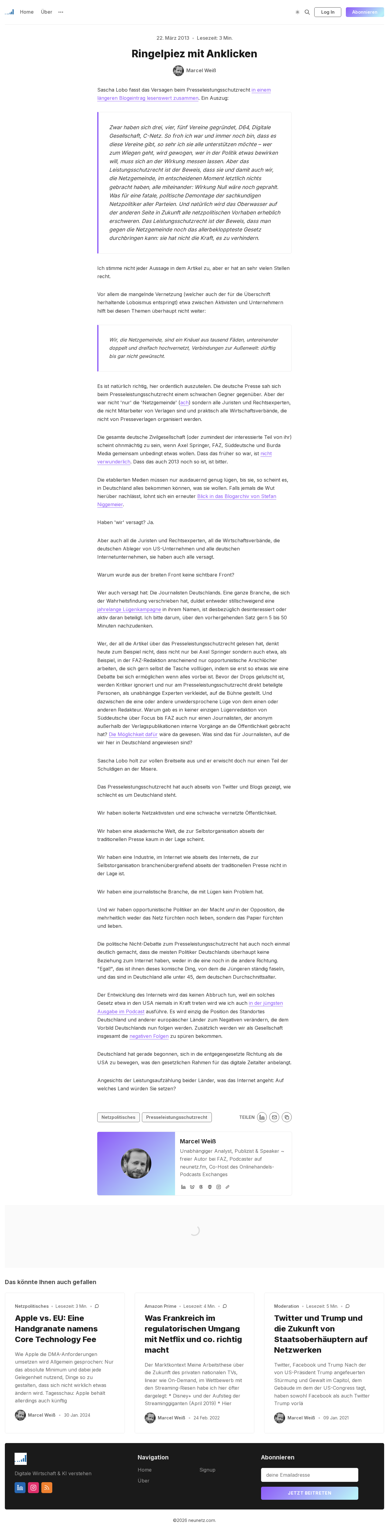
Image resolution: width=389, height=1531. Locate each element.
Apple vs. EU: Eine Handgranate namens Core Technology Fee (56, 1328)
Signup (207, 1470)
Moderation (286, 1306)
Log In (328, 12)
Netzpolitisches (118, 1117)
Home (27, 12)
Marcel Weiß (198, 1141)
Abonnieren (364, 12)
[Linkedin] (20, 1487)
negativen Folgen (149, 1036)
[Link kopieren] (287, 1117)
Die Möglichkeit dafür (133, 734)
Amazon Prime (161, 1306)
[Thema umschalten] (297, 12)
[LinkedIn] (183, 1186)
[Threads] (201, 1186)
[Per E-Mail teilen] (274, 1117)
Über (46, 12)
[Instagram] (218, 1186)
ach (184, 402)
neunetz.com (201, 1520)
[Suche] (307, 12)
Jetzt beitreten (309, 1493)
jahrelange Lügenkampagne (129, 609)
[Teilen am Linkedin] (262, 1117)
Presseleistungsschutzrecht (176, 1117)
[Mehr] (61, 12)
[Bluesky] (192, 1186)
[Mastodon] (209, 1186)
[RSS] (46, 1487)
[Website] (227, 1186)
